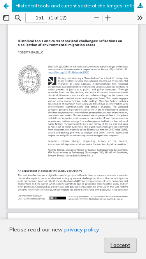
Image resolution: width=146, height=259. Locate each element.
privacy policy (81, 229)
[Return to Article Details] (6, 6)
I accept (120, 245)
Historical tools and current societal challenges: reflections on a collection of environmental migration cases (81, 6)
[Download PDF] (140, 6)
